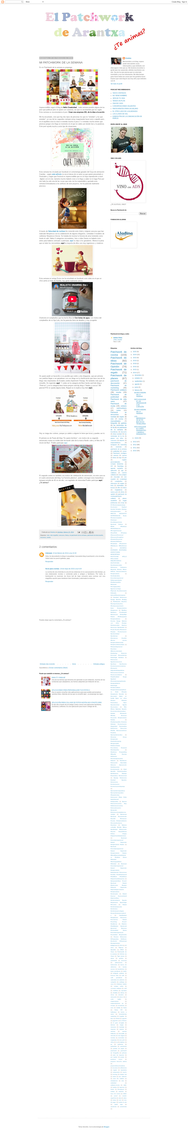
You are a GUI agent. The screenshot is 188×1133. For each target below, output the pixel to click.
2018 (135, 363)
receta (118, 392)
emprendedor (115, 1001)
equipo (122, 483)
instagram (114, 444)
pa (111, 1044)
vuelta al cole (122, 1102)
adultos (121, 958)
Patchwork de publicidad (119, 395)
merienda (118, 447)
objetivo (122, 1042)
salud (114, 1076)
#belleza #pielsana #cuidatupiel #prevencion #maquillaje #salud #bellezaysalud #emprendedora (119, 615)
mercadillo (121, 1033)
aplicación (114, 470)
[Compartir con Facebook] (90, 532)
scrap (122, 502)
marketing (123, 444)
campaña (113, 982)
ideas (114, 457)
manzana (113, 1027)
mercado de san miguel (118, 1035)
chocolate (117, 477)
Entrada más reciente (47, 664)
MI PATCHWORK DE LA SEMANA (140, 394)
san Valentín (122, 1076)
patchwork (114, 1050)
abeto (112, 958)
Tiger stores (120, 956)
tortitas (113, 1091)
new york (122, 1040)
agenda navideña (117, 468)
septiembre (139, 381)
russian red (123, 1074)
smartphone (114, 1080)
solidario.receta (115, 1085)
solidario (124, 406)
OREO (122, 949)
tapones (122, 1087)
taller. (125, 1085)
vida (120, 1098)
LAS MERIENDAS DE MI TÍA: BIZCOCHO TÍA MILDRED (140, 420)
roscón (125, 1072)
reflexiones (123, 1068)
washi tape (118, 1104)
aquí (71, 241)
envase (113, 1005)
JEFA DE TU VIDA (119, 98)
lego (120, 457)
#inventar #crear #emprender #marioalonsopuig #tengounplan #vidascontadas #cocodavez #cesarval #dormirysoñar (119, 743)
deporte (121, 440)
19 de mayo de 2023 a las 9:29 (71, 569)
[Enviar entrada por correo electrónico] (78, 532)
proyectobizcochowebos (118, 1065)
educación (114, 997)
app (122, 470)
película (124, 1053)
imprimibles (120, 485)
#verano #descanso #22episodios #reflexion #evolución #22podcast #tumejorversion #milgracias (119, 941)
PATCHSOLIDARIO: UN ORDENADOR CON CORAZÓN (140, 403)
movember (121, 1037)
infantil (117, 1018)
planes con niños (117, 438)
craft (125, 988)
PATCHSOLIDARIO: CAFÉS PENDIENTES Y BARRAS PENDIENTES (140, 430)
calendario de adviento (117, 980)
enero (137, 438)
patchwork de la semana (119, 449)
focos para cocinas (52, 569)
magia (121, 1025)
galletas (124, 423)
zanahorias (123, 1106)
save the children (118, 1078)
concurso (62, 535)
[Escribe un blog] (85, 532)
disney (122, 992)
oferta (122, 492)
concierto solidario (116, 988)
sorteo (49, 537)
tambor (115, 1087)
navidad (113, 417)
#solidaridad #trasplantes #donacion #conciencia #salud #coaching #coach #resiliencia (119, 920)
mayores (113, 1029)
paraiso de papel (118, 1048)
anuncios (124, 960)
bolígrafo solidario (118, 973)
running (115, 1074)
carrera (124, 455)
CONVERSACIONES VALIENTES (124, 106)
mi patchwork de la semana (77, 535)
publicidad (116, 451)
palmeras (120, 1044)
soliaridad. (114, 1083)
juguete (124, 1018)
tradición (121, 1091)
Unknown (48, 553)
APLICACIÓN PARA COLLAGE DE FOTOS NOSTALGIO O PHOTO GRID (77, 702)
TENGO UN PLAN (119, 101)
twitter (125, 1093)
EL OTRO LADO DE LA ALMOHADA (125, 111)
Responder (49, 561)
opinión (113, 494)
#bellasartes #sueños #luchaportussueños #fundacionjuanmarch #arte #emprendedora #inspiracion (119, 606)
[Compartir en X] (87, 532)
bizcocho (124, 432)
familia (118, 1007)
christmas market (121, 984)
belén (125, 971)
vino (120, 1100)
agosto (137, 384)
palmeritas (114, 1046)
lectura (113, 487)
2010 (135, 451)
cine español (54, 535)
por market (114, 1057)
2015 (135, 369)
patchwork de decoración (95, 535)
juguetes (115, 1020)
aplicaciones (118, 962)
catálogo (121, 982)
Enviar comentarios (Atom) (58, 668)
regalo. (115, 1070)
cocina (121, 419)
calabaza (113, 472)
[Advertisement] (72, 642)
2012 (135, 445)
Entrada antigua (99, 664)
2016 (135, 367)
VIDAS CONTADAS (119, 93)
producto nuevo (116, 1059)
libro (119, 487)
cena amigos (123, 474)
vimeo (114, 1100)
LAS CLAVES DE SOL (120, 114)
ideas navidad (117, 434)
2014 (121, 945)
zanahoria (114, 1106)
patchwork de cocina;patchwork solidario (119, 496)
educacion (114, 483)
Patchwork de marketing (119, 386)
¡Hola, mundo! (117, 339)
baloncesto (114, 964)
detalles (115, 992)
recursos (43, 537)
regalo (121, 417)
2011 (135, 448)
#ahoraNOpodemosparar (118, 595)
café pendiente (116, 977)
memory (113, 1031)
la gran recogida (118, 1022)
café (123, 975)
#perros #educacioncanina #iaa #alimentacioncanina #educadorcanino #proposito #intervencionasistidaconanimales (119, 808)
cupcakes (124, 990)
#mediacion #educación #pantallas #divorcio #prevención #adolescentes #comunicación (119, 765)
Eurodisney (114, 432)
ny (117, 1042)
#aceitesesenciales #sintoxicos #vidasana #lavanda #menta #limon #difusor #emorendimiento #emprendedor (119, 569)
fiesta (67, 535)
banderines (121, 969)
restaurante (116, 1072)
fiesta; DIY (119, 1010)
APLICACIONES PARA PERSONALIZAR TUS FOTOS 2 (71, 690)
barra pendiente (115, 971)
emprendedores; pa (117, 1003)
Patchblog (120, 466)
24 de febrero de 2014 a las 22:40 (64, 553)
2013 (135, 442)
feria (112, 485)
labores (113, 1025)
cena (112, 984)
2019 (135, 361)
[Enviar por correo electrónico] (83, 532)
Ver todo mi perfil (116, 84)
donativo (121, 994)
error (112, 1007)
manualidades (116, 421)
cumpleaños (118, 481)
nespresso (114, 1040)
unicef (115, 1096)
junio (137, 387)
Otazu (112, 952)
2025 (135, 352)
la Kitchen (123, 1020)
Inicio (74, 664)
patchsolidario (122, 408)
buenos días (114, 975)
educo (121, 997)
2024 (135, 354)
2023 (135, 358)
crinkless (115, 990)
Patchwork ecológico (119, 453)
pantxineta (123, 1046)
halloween (114, 1012)
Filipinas (121, 947)
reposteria (124, 1070)
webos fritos (117, 338)
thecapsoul (121, 1089)
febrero (137, 390)
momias (113, 1037)
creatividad (123, 479)
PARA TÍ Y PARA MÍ (58, 677)
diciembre (138, 375)
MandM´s (113, 949)
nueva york (114, 492)
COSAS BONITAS (117, 464)
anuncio (115, 455)
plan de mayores (118, 1055)
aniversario (114, 960)
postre (122, 1057)
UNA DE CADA (118, 103)
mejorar (121, 1029)
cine (48, 535)
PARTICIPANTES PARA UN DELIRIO (125, 109)
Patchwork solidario (119, 390)
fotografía (114, 423)
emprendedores (115, 442)
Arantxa (128, 58)
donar (112, 994)
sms (122, 1080)
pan (125, 457)
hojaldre (121, 1016)
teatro (112, 1089)
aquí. (66, 443)
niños (112, 1042)
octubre (137, 378)
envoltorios (121, 1005)
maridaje (121, 1027)
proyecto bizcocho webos (119, 1061)
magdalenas (118, 490)
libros (125, 487)
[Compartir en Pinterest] (92, 532)
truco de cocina (115, 1093)
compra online (118, 986)
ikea (112, 1018)
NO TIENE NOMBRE (120, 95)
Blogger (106, 1127)
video (125, 1098)
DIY (112, 466)
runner (125, 451)
